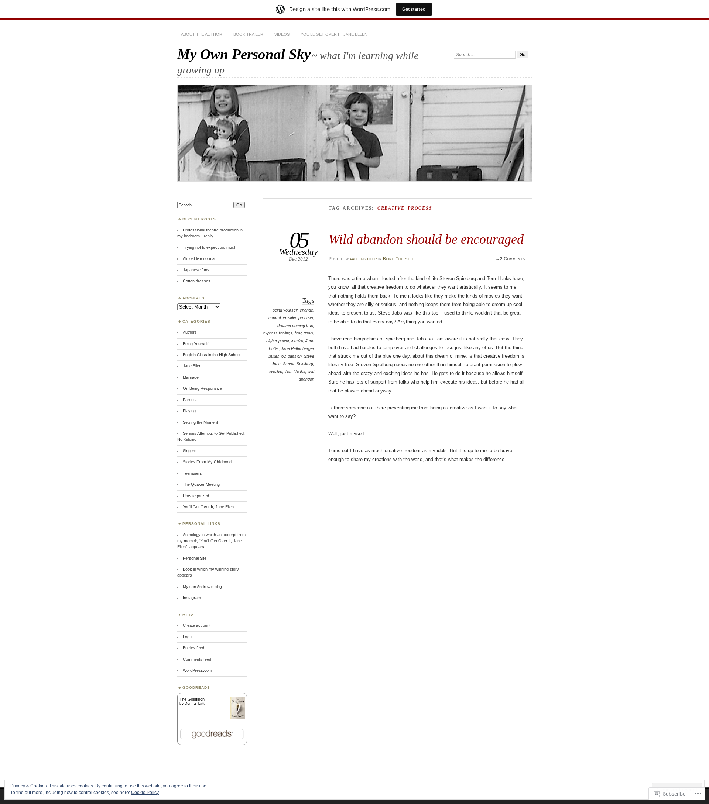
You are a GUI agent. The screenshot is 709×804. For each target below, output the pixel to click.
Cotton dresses (196, 281)
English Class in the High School (211, 355)
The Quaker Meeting (201, 484)
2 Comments (512, 258)
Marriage (191, 377)
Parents (190, 400)
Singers (189, 451)
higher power (277, 341)
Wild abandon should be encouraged (426, 239)
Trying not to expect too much (209, 247)
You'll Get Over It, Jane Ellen (208, 507)
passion (295, 356)
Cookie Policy (145, 792)
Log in (188, 637)
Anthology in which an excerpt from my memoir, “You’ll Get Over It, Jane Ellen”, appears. (211, 540)
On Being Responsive (202, 388)
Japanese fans (196, 270)
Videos (282, 34)
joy (283, 356)
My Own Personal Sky (244, 54)
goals (308, 333)
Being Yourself (399, 258)
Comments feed (197, 659)
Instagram (192, 597)
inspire (297, 341)
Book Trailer (248, 34)
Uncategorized (196, 496)
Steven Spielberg (298, 363)
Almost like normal (199, 258)
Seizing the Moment (200, 422)
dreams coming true (295, 325)
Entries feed (193, 648)
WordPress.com (197, 670)
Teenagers (192, 473)
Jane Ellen (192, 366)
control (274, 318)
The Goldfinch (192, 699)
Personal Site (194, 558)
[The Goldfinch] (237, 717)
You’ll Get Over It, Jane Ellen (334, 34)
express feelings (277, 333)
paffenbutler (363, 258)
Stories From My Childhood (207, 462)
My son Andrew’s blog (202, 586)
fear (298, 333)
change (306, 310)
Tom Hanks (295, 371)
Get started (414, 9)
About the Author (201, 34)
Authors (190, 332)
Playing (189, 411)
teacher (275, 371)
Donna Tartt (195, 703)
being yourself (285, 310)
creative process (298, 318)
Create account (196, 625)
